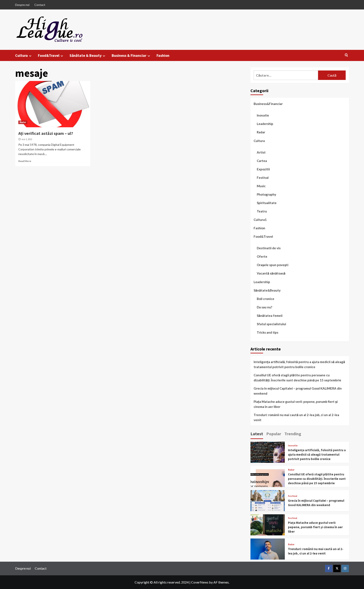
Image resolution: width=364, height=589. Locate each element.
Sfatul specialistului (271, 324)
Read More (24, 161)
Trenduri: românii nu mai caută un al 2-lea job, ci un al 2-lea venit (296, 417)
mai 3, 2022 (26, 139)
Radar (23, 122)
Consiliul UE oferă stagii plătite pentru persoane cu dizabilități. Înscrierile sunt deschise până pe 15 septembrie (297, 377)
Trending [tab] (292, 433)
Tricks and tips (267, 332)
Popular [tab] (273, 433)
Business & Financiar (129, 55)
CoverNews (199, 582)
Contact (39, 5)
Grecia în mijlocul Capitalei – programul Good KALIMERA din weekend (298, 390)
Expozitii (263, 169)
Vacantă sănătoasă (271, 273)
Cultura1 (260, 220)
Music (261, 186)
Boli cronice (265, 299)
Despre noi (22, 5)
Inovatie (263, 115)
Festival (263, 177)
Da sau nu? (264, 307)
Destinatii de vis (269, 248)
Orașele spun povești (272, 265)
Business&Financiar (268, 104)
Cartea (262, 161)
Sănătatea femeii (269, 315)
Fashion (163, 55)
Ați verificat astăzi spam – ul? (45, 133)
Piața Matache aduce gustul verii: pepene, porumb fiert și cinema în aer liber (296, 404)
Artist (261, 152)
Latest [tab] (256, 433)
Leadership (265, 124)
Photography (266, 194)
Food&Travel (48, 55)
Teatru (262, 211)
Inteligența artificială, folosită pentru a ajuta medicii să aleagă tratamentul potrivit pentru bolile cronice (299, 364)
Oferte (262, 256)
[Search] (346, 55)
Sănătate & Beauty (86, 55)
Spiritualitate (267, 203)
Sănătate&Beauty (267, 290)
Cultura (21, 55)
